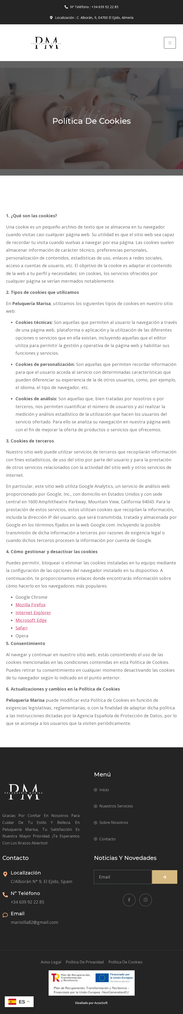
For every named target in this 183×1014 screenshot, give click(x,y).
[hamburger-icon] (170, 43)
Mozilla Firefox (30, 605)
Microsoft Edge (31, 620)
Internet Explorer (33, 612)
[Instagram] (145, 900)
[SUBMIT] (165, 877)
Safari (21, 628)
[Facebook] (129, 900)
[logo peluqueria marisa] (46, 43)
